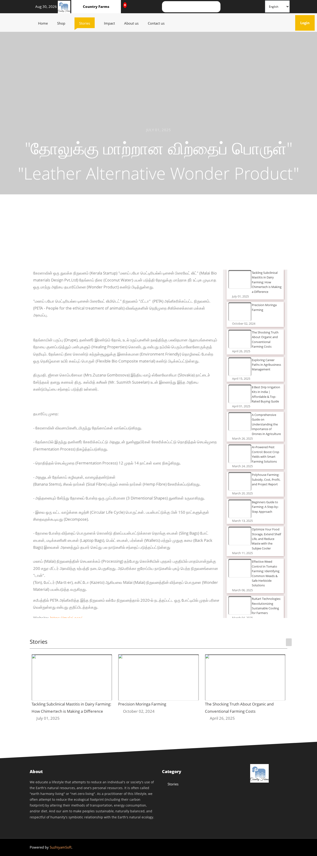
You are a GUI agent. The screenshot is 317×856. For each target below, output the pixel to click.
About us (133, 23)
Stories (87, 23)
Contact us (158, 23)
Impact (112, 23)
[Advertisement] (158, 234)
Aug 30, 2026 (44, 6)
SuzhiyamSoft (60, 847)
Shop (63, 23)
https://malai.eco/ (66, 618)
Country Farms (96, 6)
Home (45, 23)
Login (307, 22)
